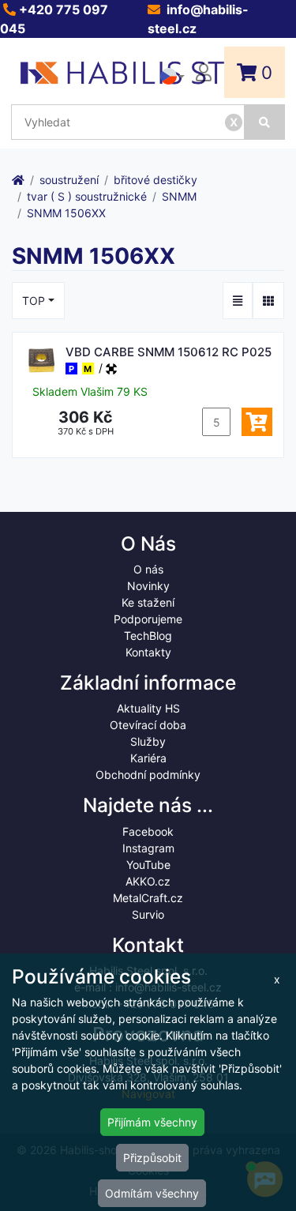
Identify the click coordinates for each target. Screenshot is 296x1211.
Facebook (148, 831)
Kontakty (148, 652)
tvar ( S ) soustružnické (87, 196)
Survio (148, 914)
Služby (148, 741)
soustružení (69, 179)
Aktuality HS (148, 708)
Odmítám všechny (152, 1193)
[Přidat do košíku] (257, 422)
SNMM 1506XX (66, 213)
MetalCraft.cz (148, 897)
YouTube (148, 864)
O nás (148, 569)
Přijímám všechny (152, 1122)
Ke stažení (148, 602)
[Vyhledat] (265, 122)
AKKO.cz (148, 881)
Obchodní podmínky (148, 774)
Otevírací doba (148, 724)
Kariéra (148, 758)
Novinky (148, 585)
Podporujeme (148, 619)
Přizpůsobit (152, 1157)
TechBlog (148, 635)
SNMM (179, 196)
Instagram (148, 848)
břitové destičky (155, 179)
